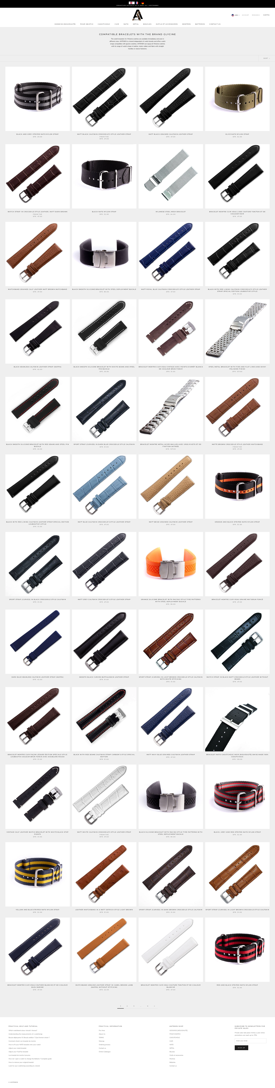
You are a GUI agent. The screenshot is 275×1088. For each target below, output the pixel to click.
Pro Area (102, 1030)
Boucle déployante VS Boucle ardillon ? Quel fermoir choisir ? (29, 1038)
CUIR (117, 24)
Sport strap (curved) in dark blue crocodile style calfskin (104, 444)
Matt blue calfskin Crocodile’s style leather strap (104, 522)
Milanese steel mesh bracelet (171, 211)
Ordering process (104, 1045)
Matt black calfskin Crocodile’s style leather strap (104, 134)
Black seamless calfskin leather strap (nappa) (38, 367)
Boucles (147, 24)
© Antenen (13, 1082)
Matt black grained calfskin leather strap (171, 134)
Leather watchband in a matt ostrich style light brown (104, 909)
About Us (102, 1034)
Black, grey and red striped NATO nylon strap (237, 832)
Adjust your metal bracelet (17, 1048)
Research (256, 15)
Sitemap (101, 1041)
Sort (266, 58)
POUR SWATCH (86, 24)
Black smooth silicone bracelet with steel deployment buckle (104, 289)
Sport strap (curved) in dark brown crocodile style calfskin (170, 909)
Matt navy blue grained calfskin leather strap (171, 754)
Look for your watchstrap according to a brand (24, 1066)
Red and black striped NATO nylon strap (237, 985)
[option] (137, 3)
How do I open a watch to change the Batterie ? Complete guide (30, 1059)
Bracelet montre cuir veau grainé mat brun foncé (237, 599)
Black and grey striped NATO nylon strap (37, 134)
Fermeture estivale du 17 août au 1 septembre (137, 5)
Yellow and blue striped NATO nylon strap (37, 909)
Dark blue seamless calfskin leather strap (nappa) (38, 677)
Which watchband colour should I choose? (23, 1030)
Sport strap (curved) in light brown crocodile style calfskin (237, 909)
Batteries (200, 24)
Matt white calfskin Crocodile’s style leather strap (104, 832)
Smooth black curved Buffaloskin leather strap (104, 677)
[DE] (143, 3)
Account (245, 15)
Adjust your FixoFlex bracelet (18, 1052)
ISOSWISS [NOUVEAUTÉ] (65, 24)
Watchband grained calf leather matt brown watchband (37, 289)
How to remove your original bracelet (21, 1062)
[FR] (137, 3)
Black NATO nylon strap (104, 211)
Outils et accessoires (167, 24)
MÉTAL (136, 24)
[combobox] (132, 3)
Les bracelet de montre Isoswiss (19, 1055)
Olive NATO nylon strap (237, 134)
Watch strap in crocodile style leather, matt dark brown (38, 211)
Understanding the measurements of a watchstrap (25, 1034)
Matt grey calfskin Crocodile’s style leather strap (104, 599)
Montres (186, 24)
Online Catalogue (104, 1052)
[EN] (132, 3)
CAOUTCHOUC (104, 24)
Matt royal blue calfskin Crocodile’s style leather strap (170, 289)
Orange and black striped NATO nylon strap (237, 522)
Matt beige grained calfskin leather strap (171, 522)
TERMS (101, 1038)
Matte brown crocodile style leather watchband (237, 444)
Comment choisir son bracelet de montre (22, 1041)
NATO (126, 24)
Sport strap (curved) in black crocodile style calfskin (37, 599)
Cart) (266, 15)
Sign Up (241, 1048)
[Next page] (154, 1006)
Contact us (215, 24)
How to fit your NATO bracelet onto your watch (25, 1045)
